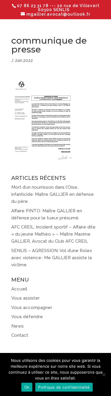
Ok (27, 387)
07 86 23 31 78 (33, 5)
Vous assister (25, 298)
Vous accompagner (31, 307)
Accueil (19, 289)
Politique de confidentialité (64, 387)
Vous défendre (27, 316)
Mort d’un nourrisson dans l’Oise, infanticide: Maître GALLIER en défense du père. (52, 194)
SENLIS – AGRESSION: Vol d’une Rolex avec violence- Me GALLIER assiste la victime (51, 257)
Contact (19, 335)
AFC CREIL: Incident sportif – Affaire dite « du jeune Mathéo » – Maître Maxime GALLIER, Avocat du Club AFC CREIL (53, 234)
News (17, 326)
